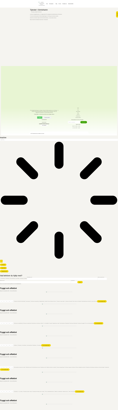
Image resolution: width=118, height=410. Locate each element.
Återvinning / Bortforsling (73, 323)
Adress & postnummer (101, 277)
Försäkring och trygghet (81, 323)
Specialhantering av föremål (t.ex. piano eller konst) (89, 301)
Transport (50, 323)
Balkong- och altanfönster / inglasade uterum (61, 391)
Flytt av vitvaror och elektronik (77, 301)
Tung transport (28, 301)
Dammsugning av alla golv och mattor (19, 367)
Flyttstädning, (34, 345)
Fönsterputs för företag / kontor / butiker (38, 391)
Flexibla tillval (107, 367)
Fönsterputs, (20, 345)
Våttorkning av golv (29, 367)
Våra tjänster (51, 3)
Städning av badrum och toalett (51, 367)
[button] (3, 265)
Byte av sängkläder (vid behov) (80, 367)
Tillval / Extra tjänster (72, 391)
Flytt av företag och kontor (52, 301)
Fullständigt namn (29, 277)
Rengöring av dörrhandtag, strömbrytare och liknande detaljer (95, 367)
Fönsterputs (21, 278)
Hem (47, 3)
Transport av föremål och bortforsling (19, 301)
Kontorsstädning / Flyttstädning (64, 323)
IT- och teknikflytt (46, 323)
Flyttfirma (25, 278)
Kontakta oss (64, 3)
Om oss (60, 3)
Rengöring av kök (43, 367)
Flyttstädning (7, 278)
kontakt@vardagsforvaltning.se (44, 123)
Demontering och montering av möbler (37, 323)
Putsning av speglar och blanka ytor (70, 367)
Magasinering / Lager (56, 323)
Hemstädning (3, 278)
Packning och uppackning (34, 301)
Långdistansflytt (41, 301)
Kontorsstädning (12, 278)
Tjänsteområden (70, 3)
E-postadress (73, 280)
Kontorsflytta (17, 278)
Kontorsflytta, (24, 345)
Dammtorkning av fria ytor (36, 367)
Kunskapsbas (44, 119)
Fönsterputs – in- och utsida (18, 391)
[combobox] (59, 140)
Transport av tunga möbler (61, 301)
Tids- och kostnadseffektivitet (89, 323)
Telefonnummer (2, 280)
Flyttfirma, (15, 345)
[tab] (39, 117)
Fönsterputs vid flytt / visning (27, 391)
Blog (56, 3)
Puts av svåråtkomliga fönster (49, 391)
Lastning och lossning (68, 301)
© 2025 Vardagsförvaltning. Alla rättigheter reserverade (37, 133)
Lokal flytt (46, 301)
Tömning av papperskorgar (60, 367)
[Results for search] (59, 200)
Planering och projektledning (18, 323)
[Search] (1, 260)
